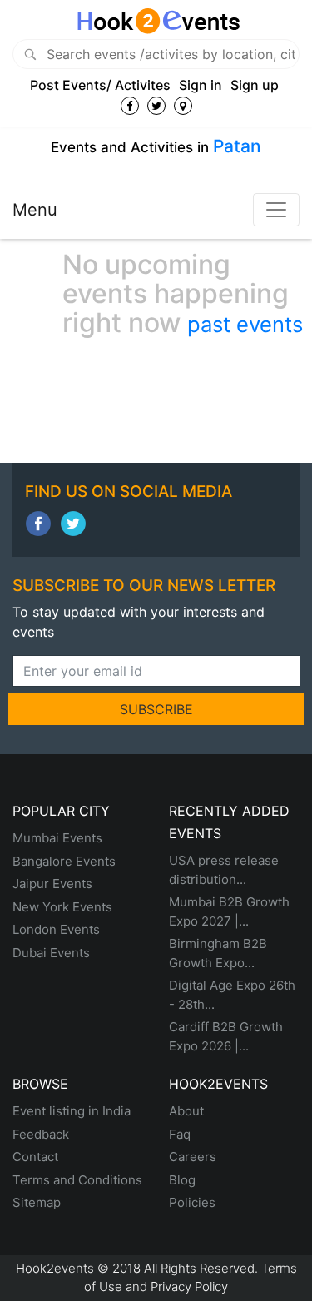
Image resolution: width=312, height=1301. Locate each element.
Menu (34, 210)
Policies (192, 1202)
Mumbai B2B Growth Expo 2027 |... (229, 911)
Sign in (200, 85)
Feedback (40, 1134)
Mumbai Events (57, 838)
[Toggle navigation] (276, 209)
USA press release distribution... (224, 869)
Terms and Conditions (77, 1180)
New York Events (62, 907)
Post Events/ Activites (100, 85)
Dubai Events (51, 953)
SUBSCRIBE (156, 709)
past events (245, 324)
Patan (237, 146)
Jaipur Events (52, 883)
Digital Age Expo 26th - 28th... (232, 994)
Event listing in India (71, 1111)
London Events (56, 929)
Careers (192, 1156)
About (186, 1111)
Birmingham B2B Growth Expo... (218, 953)
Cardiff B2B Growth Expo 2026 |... (226, 1036)
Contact (35, 1156)
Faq (180, 1134)
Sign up (254, 85)
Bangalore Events (64, 861)
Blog (182, 1180)
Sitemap (36, 1202)
